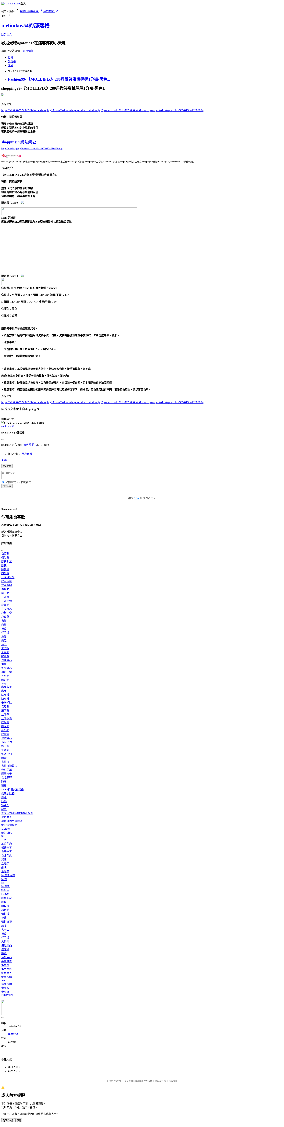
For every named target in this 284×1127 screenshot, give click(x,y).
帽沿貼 (5, 557)
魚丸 (4, 644)
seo (3, 980)
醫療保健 (28, 51)
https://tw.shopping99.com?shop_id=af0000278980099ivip (31, 148)
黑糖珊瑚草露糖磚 (11, 821)
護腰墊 (5, 805)
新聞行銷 (6, 984)
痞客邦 (27, 444)
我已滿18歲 (8, 1120)
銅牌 (4, 867)
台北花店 (6, 855)
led (2, 882)
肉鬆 (4, 624)
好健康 (5, 734)
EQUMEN (7, 995)
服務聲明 (173, 1081)
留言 (34, 444)
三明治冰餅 (7, 577)
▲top (4, 459)
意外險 (5, 761)
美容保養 (27, 454)
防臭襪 (5, 573)
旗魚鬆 (5, 616)
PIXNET (117, 1081)
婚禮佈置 (6, 847)
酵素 (4, 758)
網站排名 (6, 833)
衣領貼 (5, 553)
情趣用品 (6, 945)
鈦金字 (5, 890)
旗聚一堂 (6, 612)
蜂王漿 (5, 746)
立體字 (5, 863)
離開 (19, 1120)
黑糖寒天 (6, 817)
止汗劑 (5, 597)
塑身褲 (5, 991)
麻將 (4, 925)
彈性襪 (5, 913)
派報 (4, 859)
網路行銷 (6, 977)
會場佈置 (6, 851)
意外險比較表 (9, 765)
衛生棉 (5, 965)
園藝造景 (6, 773)
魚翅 (4, 664)
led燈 (4, 879)
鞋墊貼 (5, 605)
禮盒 (4, 628)
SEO (3, 836)
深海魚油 (6, 754)
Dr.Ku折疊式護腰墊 (12, 789)
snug (3, 683)
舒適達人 (6, 973)
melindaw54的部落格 (25, 25)
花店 (4, 839)
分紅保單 (6, 769)
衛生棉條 (6, 969)
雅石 (4, 781)
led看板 (5, 894)
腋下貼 (5, 593)
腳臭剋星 (6, 561)
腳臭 (4, 565)
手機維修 (6, 961)
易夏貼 (5, 589)
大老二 (5, 929)
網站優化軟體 (9, 825)
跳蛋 (4, 953)
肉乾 (4, 640)
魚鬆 (4, 620)
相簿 (10, 57)
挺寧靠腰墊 (7, 793)
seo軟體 (5, 829)
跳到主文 (6, 34)
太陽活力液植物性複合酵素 (17, 813)
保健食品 (6, 738)
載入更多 (7, 466)
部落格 (12, 61)
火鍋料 (5, 652)
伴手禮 (5, 632)
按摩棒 (5, 949)
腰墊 (4, 801)
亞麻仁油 (6, 742)
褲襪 (4, 917)
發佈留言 (7, 486)
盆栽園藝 (6, 777)
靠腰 (4, 797)
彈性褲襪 (6, 921)
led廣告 (5, 886)
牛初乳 (5, 750)
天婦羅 (5, 648)
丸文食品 (6, 609)
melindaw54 (7, 426)
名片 (10, 65)
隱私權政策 (160, 1081)
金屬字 (5, 871)
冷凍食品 (6, 660)
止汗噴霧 (6, 601)
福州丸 (5, 656)
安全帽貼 (6, 585)
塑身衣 (5, 988)
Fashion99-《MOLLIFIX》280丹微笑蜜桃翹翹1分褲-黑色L (59, 79)
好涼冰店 (6, 581)
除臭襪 (5, 569)
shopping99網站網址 (18, 142)
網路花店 (6, 843)
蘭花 (4, 785)
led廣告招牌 (8, 875)
